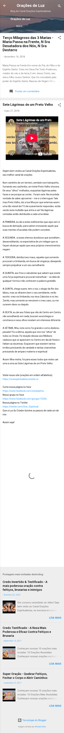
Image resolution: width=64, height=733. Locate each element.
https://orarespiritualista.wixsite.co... (21, 379)
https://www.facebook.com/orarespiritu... (24, 391)
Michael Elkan (40, 727)
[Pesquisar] (59, 7)
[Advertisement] (32, 539)
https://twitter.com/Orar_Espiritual (20, 406)
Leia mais (55, 617)
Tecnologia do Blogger (34, 720)
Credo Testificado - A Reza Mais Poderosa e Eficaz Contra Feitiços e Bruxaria (27, 631)
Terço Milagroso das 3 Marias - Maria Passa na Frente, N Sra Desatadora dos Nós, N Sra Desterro (28, 44)
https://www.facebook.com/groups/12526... (25, 398)
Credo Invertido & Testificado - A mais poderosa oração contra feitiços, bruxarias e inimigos (25, 585)
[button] (59, 38)
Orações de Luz (31, 5)
